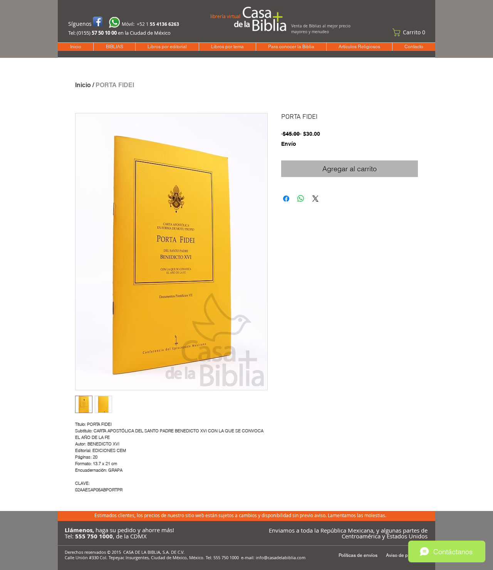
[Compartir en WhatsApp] (300, 198)
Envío (288, 144)
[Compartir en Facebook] (286, 198)
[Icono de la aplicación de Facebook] (97, 21)
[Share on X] (315, 198)
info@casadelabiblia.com (280, 557)
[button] (410, 32)
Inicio (83, 85)
